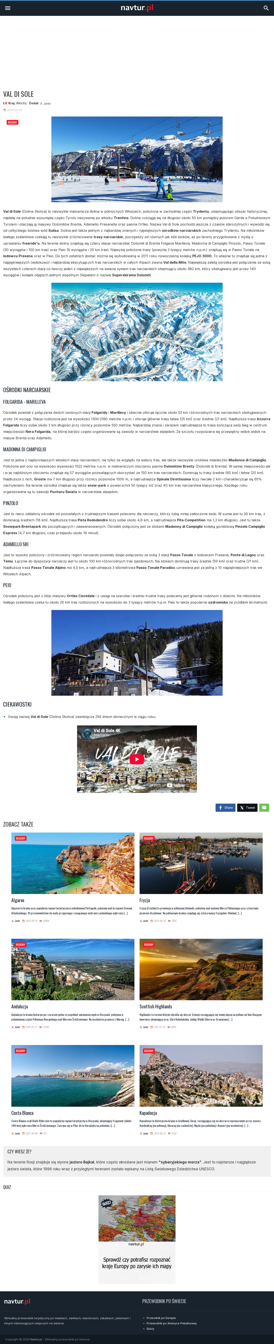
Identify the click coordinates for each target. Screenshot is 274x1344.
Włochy (21, 103)
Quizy (150, 1328)
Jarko (47, 103)
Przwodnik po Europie (161, 1318)
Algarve (17, 900)
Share (228, 807)
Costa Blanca (22, 1112)
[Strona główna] (137, 11)
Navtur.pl (36, 1339)
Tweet (250, 807)
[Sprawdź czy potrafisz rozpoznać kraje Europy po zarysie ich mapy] (137, 1283)
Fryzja (145, 900)
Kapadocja (148, 1112)
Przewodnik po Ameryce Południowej (172, 1323)
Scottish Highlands (156, 1006)
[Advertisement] (137, 48)
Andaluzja (19, 1006)
